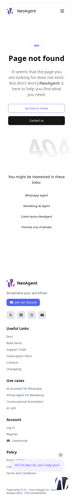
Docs (9, 336)
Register (12, 434)
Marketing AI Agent (36, 206)
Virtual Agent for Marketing (25, 395)
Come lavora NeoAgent (36, 216)
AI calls (11, 408)
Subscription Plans (19, 356)
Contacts (12, 362)
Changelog (13, 369)
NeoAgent (26, 11)
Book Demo (14, 343)
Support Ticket (16, 349)
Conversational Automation (24, 401)
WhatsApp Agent (36, 195)
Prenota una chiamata (36, 227)
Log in (10, 428)
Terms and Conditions (21, 473)
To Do (23, 490)
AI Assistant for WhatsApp (24, 388)
